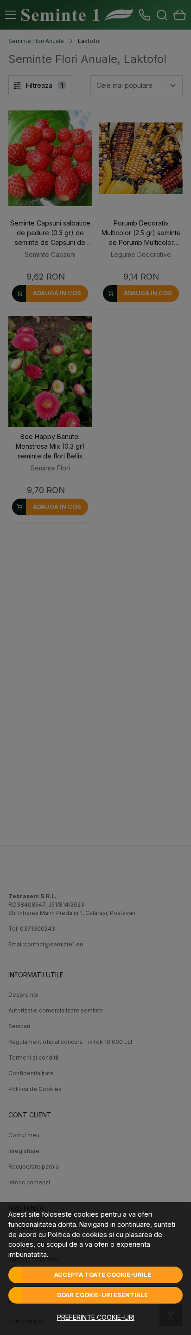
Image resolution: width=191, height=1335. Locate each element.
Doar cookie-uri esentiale (102, 1295)
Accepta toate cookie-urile (102, 1274)
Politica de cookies (77, 1234)
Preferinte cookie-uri (95, 1317)
